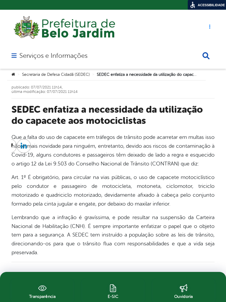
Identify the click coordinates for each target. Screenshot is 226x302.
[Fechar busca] (206, 56)
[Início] (13, 75)
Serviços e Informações (53, 55)
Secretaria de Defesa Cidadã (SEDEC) (56, 74)
